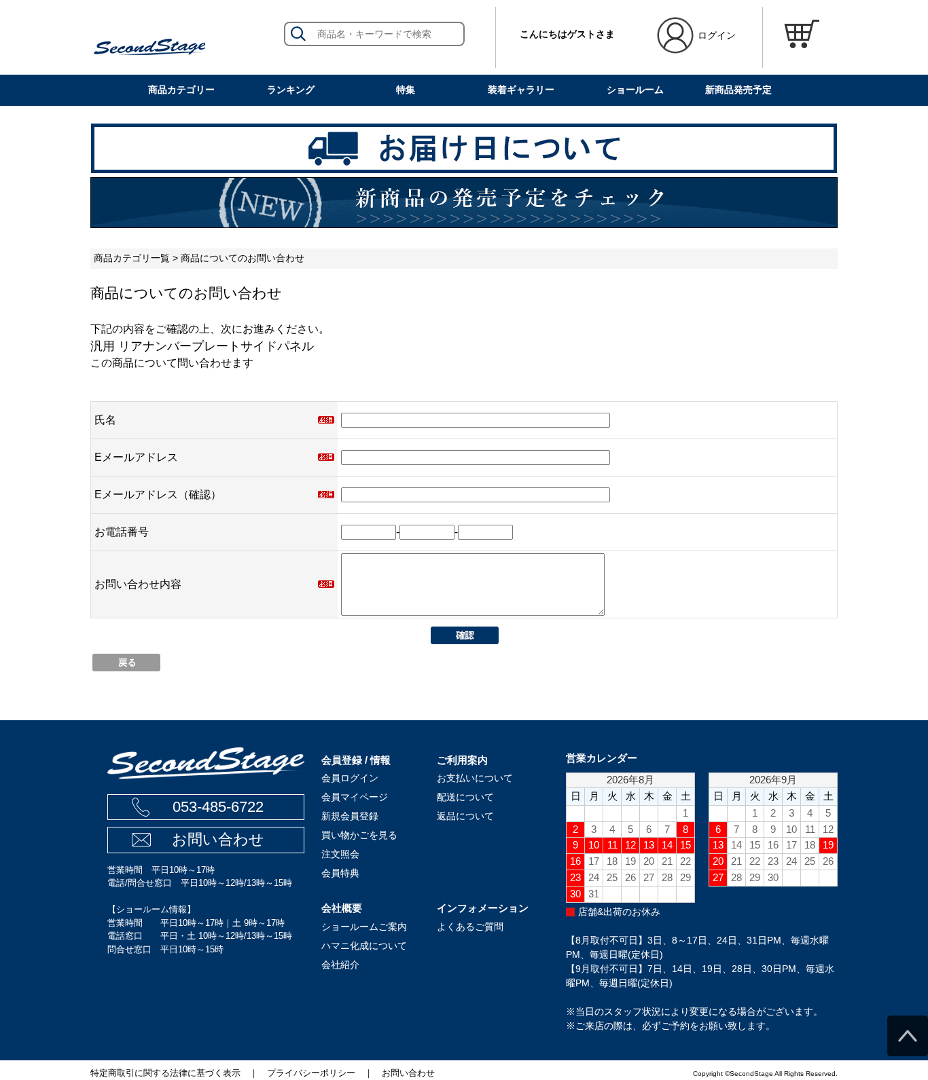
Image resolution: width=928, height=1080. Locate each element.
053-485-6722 (218, 806)
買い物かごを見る (359, 835)
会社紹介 (340, 964)
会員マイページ (354, 797)
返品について (465, 816)
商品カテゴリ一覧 (132, 258)
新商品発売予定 (738, 89)
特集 (405, 89)
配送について (465, 797)
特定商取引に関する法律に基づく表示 (165, 1073)
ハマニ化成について (364, 945)
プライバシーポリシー (311, 1073)
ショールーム (635, 89)
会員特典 (340, 873)
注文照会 (340, 854)
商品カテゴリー (181, 89)
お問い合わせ (218, 839)
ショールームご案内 (364, 926)
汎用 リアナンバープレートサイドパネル (202, 346)
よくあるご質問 (470, 926)
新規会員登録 (349, 816)
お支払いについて (475, 777)
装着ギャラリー (521, 89)
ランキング (291, 89)
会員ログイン (349, 777)
